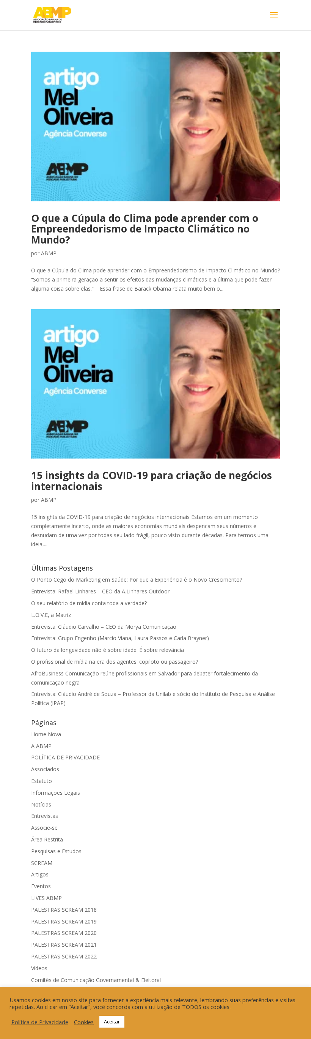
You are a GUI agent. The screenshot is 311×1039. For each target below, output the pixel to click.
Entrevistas (44, 815)
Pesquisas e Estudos (56, 851)
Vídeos (39, 968)
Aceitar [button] (112, 1021)
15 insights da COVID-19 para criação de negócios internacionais (151, 480)
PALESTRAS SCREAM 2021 (64, 944)
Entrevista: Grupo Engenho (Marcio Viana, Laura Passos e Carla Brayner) (120, 638)
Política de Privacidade (39, 1021)
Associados (45, 769)
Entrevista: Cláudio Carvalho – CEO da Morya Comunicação (103, 626)
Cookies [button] (84, 1021)
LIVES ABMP (46, 897)
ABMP (49, 253)
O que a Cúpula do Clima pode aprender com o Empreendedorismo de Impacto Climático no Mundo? (144, 229)
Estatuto (41, 780)
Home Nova (46, 734)
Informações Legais (55, 792)
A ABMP (41, 746)
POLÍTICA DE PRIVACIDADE (65, 757)
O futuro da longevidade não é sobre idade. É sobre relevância (107, 649)
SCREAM (41, 863)
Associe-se (44, 827)
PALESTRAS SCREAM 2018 (64, 909)
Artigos (40, 874)
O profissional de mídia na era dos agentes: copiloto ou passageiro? (114, 661)
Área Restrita (47, 839)
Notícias (41, 804)
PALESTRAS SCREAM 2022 (64, 956)
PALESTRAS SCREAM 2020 (64, 932)
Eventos (41, 886)
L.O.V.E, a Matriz (51, 614)
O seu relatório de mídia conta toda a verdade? (89, 603)
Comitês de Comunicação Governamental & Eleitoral (96, 980)
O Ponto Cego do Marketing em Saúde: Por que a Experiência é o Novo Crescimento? (136, 579)
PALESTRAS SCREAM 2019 (64, 921)
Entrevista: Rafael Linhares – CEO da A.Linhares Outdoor (100, 591)
